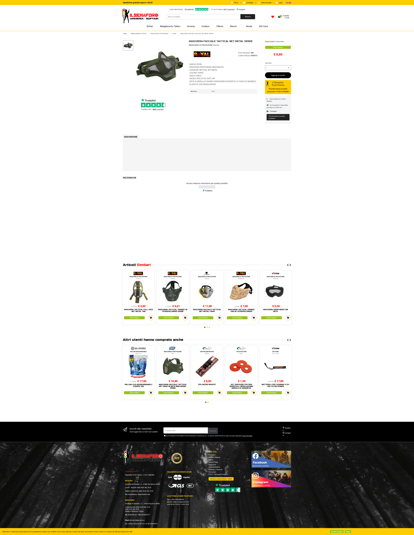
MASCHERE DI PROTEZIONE (201, 45)
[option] (159, 66)
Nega (348, 531)
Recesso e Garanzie (216, 469)
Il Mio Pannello (266, 2)
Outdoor (205, 26)
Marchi (233, 26)
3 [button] (209, 327)
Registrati (212, 431)
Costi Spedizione (214, 467)
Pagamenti (212, 464)
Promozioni (212, 472)
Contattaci (249, 2)
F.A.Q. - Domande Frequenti (218, 474)
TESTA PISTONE (241, 351)
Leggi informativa (247, 436)
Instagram (287, 434)
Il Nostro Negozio (214, 457)
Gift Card (263, 26)
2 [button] (207, 327)
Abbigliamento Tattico (170, 26)
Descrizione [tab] (130, 136)
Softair (150, 26)
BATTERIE (275, 351)
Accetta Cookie (336, 531)
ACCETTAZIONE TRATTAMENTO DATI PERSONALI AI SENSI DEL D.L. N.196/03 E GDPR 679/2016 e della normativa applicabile (209, 436)
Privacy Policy (213, 462)
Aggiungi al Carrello (278, 75)
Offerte (219, 26)
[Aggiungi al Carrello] (151, 317)
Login (280, 2)
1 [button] (204, 327)
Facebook (287, 429)
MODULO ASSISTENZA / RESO (221, 479)
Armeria (191, 26)
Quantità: (268, 63)
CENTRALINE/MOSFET (207, 351)
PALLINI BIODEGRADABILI (138, 351)
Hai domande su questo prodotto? (277, 117)
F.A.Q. (236, 2)
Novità (249, 26)
